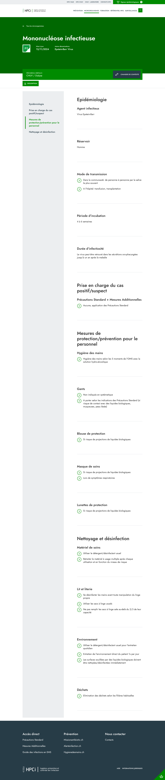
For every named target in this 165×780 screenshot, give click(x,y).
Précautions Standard (33, 739)
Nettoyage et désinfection (42, 132)
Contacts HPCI (106, 2)
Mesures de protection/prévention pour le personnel (44, 122)
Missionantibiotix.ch (73, 739)
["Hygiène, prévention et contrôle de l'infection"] (34, 10)
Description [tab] (32, 83)
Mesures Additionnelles (34, 746)
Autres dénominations (62, 46)
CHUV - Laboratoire (92, 2)
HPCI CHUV (79, 2)
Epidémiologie (36, 104)
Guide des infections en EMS (37, 752)
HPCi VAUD (70, 2)
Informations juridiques (132, 768)
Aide (118, 768)
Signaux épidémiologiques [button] (131, 2)
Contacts (109, 739)
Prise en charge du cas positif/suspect (40, 112)
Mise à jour (40, 46)
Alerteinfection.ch (72, 746)
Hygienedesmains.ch (74, 752)
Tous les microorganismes (35, 26)
